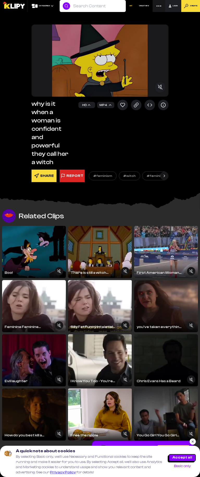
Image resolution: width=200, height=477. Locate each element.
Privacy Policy (63, 472)
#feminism (102, 176)
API (130, 6)
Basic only (182, 466)
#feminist (155, 176)
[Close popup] (193, 441)
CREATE (193, 6)
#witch (129, 176)
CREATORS (144, 6)
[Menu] (159, 6)
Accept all (182, 457)
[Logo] (14, 6)
